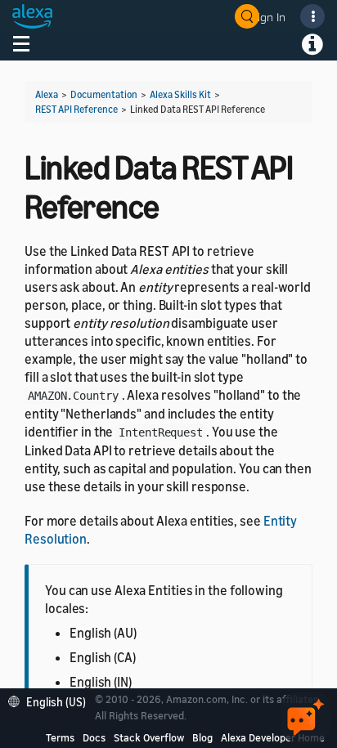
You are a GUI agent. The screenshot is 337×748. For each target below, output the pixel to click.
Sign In (268, 17)
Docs (94, 737)
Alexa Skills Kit (180, 94)
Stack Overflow (149, 737)
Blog (202, 737)
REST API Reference (76, 109)
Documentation (103, 94)
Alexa (46, 94)
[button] (51, 700)
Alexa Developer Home (273, 737)
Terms (60, 737)
